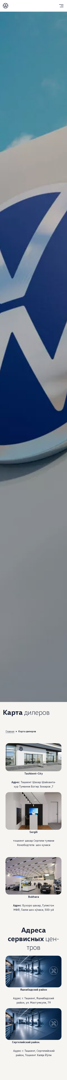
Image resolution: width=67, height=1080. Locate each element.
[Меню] (61, 6)
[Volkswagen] (5, 5)
